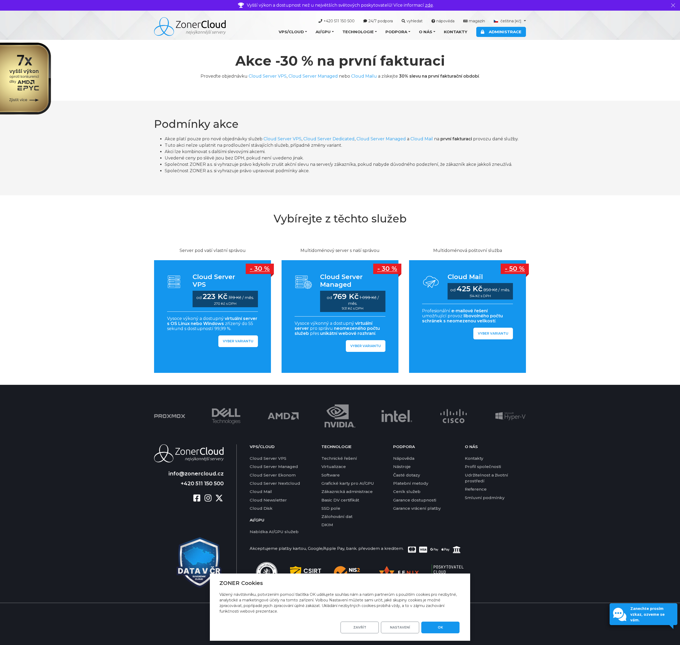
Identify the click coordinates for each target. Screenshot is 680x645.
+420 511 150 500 (339, 21)
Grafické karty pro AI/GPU (347, 483)
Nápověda (403, 458)
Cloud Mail (421, 138)
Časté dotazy (406, 475)
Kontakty (455, 31)
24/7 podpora (380, 21)
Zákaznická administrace (347, 491)
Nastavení (400, 627)
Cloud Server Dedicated (329, 138)
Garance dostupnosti (414, 500)
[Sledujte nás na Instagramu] (210, 498)
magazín (477, 21)
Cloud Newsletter (268, 500)
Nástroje (402, 466)
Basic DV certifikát (340, 500)
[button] (292, 32)
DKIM (327, 524)
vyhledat (415, 21)
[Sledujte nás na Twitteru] (219, 498)
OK (440, 627)
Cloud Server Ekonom (273, 475)
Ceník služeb (406, 491)
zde (429, 5)
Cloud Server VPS (268, 76)
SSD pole (330, 508)
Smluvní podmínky (484, 497)
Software (330, 475)
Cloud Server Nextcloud (275, 483)
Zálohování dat (336, 516)
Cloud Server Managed (313, 76)
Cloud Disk (261, 508)
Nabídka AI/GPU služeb (274, 531)
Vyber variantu (238, 341)
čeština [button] (510, 21)
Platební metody (410, 483)
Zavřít (359, 627)
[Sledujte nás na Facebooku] (199, 498)
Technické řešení (339, 458)
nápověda (445, 21)
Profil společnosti (483, 466)
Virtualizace (333, 466)
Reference (476, 489)
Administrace (504, 31)
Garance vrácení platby (417, 508)
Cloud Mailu (364, 76)
